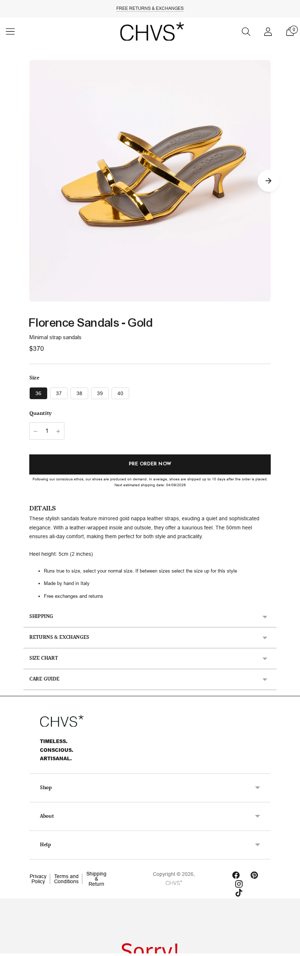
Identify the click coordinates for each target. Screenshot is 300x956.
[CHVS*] (150, 31)
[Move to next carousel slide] (269, 181)
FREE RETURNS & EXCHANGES (150, 8)
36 (38, 393)
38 (79, 393)
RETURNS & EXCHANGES (59, 637)
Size (34, 378)
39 (100, 393)
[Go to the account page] (268, 31)
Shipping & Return (96, 879)
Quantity (40, 414)
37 (59, 393)
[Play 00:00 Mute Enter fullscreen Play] (150, 180)
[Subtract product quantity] (35, 431)
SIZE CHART (43, 658)
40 (120, 393)
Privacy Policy (38, 878)
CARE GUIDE (44, 679)
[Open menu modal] (10, 31)
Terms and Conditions (66, 878)
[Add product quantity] (58, 431)
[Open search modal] (246, 31)
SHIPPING (41, 616)
